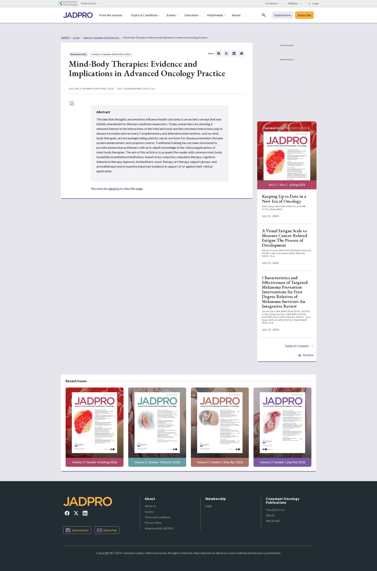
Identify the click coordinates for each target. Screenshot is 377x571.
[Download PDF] (72, 103)
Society (149, 511)
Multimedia (215, 15)
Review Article (78, 54)
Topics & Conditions (144, 15)
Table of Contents (297, 346)
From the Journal (110, 15)
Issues (76, 37)
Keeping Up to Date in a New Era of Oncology (284, 198)
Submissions (80, 530)
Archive (308, 355)
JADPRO (65, 37)
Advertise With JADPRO (159, 528)
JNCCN (270, 515)
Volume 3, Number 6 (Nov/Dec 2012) (111, 54)
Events (171, 15)
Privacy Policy (153, 522)
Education (191, 15)
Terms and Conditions (157, 517)
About (236, 15)
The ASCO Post (275, 510)
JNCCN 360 (273, 521)
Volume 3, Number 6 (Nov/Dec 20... (101, 37)
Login (208, 506)
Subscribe (110, 530)
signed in (114, 188)
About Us (150, 506)
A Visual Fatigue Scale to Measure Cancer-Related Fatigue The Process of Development (284, 238)
